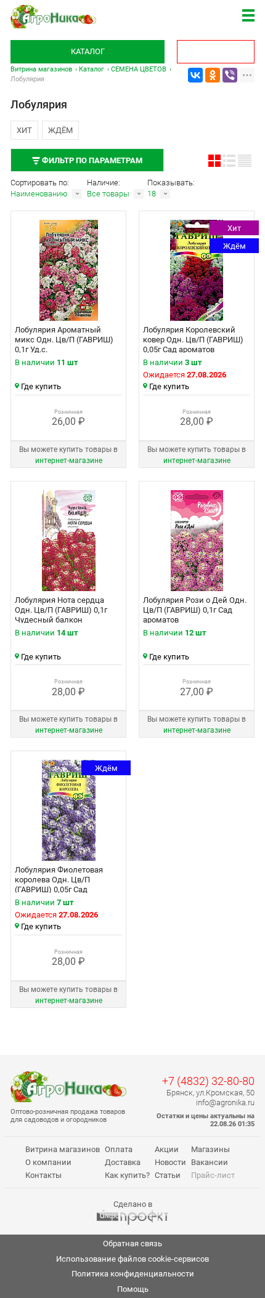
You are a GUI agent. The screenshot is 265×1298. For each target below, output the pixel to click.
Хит (24, 130)
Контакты (43, 1175)
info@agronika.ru (225, 1102)
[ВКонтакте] (195, 75)
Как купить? (127, 1175)
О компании (48, 1162)
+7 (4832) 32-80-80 (208, 1080)
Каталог (88, 51)
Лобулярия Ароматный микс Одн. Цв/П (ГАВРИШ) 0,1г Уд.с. (64, 339)
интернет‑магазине (68, 460)
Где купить (41, 386)
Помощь (133, 1289)
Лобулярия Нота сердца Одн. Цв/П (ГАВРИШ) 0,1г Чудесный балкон (61, 609)
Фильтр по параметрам (91, 160)
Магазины (210, 1149)
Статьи (168, 1175)
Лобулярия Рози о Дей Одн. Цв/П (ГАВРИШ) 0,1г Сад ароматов (195, 609)
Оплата (118, 1149)
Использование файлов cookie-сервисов (132, 1259)
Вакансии (209, 1162)
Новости (170, 1162)
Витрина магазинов (41, 69)
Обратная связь (132, 1243)
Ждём (60, 130)
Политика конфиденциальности (132, 1273)
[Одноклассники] (212, 75)
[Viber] (229, 75)
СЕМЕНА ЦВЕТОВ (138, 69)
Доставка (123, 1162)
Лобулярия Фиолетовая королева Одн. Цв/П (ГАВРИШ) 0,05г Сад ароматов (59, 884)
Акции (167, 1149)
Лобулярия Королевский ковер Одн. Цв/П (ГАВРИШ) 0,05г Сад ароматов (193, 339)
